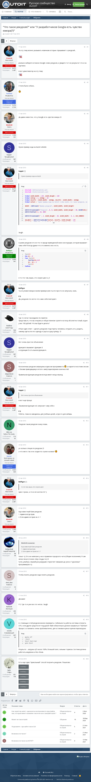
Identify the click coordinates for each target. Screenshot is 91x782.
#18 (87, 595)
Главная (7, 12)
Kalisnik (9, 607)
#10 (87, 363)
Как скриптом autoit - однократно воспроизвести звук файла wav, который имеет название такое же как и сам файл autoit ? (34, 712)
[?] (25, 171)
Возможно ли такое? (19, 734)
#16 (87, 538)
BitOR (81, 210)
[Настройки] (39, 772)
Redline (9, 326)
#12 (87, 421)
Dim (26, 256)
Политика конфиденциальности (51, 776)
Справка (52, 12)
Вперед (12, 41)
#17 (87, 571)
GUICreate (34, 206)
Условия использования (31, 776)
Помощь (67, 776)
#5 (87, 168)
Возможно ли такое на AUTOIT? (22, 741)
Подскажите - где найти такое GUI (24, 727)
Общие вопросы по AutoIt (65, 712)
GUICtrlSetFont (30, 212)
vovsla (9, 631)
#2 (87, 82)
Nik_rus (9, 432)
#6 (87, 239)
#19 (87, 620)
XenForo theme (61, 779)
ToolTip (31, 260)
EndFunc (28, 266)
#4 (87, 143)
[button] (25, 11)
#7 (87, 285)
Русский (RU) (49, 772)
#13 (87, 445)
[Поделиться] (84, 47)
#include (28, 190)
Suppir (9, 155)
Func (26, 258)
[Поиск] (87, 4)
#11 (87, 387)
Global (27, 196)
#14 (87, 478)
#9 (87, 339)
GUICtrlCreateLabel (32, 210)
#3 (87, 114)
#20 (87, 659)
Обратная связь (15, 776)
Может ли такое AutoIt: (20, 719)
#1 (87, 47)
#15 (87, 508)
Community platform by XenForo (35, 779)
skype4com (9, 374)
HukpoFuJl (9, 549)
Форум (20, 12)
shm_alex (9, 583)
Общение (63, 719)
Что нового (36, 12)
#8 (87, 314)
